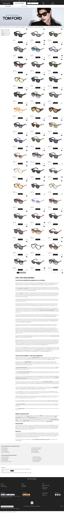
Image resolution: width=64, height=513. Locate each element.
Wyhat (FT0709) (21, 408)
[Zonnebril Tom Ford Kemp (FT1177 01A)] (20, 230)
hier (30, 472)
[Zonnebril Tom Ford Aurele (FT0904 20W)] (37, 200)
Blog (43, 486)
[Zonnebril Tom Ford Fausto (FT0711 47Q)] (55, 124)
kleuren (28, 416)
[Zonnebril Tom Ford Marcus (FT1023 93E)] (20, 170)
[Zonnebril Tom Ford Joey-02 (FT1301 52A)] (37, 215)
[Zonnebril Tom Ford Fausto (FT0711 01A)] (20, 94)
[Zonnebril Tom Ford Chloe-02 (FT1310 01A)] (37, 261)
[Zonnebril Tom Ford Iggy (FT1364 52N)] (37, 33)
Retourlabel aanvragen (46, 485)
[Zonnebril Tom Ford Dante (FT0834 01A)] (55, 215)
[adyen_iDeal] (11, 494)
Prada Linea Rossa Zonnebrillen (36, 447)
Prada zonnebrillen (42, 439)
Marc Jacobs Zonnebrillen (35, 452)
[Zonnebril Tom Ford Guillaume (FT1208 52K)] (20, 200)
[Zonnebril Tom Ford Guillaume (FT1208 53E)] (20, 185)
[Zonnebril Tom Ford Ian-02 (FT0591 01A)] (37, 185)
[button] (6, 3)
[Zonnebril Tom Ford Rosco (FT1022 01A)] (20, 48)
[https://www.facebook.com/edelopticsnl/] (56, 495)
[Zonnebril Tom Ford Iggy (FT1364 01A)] (55, 48)
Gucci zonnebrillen (35, 439)
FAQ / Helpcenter (45, 487)
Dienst (23, 483)
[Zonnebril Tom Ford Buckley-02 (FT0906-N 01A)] (55, 139)
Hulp (43, 483)
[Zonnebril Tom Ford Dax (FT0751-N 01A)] (20, 33)
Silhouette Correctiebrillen (37, 460)
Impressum (17, 508)
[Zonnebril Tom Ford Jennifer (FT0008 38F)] (37, 230)
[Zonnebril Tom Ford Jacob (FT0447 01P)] (37, 48)
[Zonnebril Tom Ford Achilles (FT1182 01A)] (37, 246)
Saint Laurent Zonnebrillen (5, 452)
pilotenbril (56, 377)
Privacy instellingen (4, 486)
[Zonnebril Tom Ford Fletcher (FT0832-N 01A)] (55, 79)
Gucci (21, 293)
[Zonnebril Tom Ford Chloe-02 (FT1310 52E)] (55, 230)
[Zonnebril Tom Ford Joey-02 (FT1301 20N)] (55, 170)
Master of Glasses (49, 421)
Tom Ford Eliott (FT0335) (32, 417)
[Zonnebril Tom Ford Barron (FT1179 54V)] (55, 155)
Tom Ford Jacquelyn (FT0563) (47, 381)
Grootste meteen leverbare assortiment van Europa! (10, 0)
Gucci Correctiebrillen (4, 460)
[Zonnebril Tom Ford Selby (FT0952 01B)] (20, 261)
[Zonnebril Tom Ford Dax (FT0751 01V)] (37, 79)
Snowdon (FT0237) (53, 419)
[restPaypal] (8, 494)
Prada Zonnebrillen (4, 447)
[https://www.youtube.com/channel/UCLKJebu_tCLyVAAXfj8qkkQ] (60, 495)
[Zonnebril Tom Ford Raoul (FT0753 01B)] (37, 94)
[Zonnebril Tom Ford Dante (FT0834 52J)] (37, 124)
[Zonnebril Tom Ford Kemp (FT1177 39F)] (20, 109)
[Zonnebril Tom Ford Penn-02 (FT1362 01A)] (37, 170)
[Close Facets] (5, 27)
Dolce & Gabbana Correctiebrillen (6, 461)
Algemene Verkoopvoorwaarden (6, 508)
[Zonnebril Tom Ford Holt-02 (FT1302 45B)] (20, 155)
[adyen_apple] (14, 494)
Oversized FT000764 (28, 361)
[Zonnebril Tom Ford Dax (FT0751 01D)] (20, 246)
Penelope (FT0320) (26, 420)
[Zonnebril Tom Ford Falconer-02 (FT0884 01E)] (20, 79)
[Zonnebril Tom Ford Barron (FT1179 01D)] (55, 94)
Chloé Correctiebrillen (36, 461)
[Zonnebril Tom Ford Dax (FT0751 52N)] (55, 64)
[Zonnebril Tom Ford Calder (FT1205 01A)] (37, 64)
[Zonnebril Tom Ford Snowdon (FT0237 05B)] (20, 124)
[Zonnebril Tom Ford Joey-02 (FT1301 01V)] (20, 139)
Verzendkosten (24, 486)
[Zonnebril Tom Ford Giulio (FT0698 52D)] (20, 215)
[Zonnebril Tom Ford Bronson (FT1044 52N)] (55, 109)
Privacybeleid (13, 508)
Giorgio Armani (20, 288)
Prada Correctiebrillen (4, 459)
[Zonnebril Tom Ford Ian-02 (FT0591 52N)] (55, 33)
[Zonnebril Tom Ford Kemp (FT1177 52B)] (55, 200)
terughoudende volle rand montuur (21, 378)
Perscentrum (3, 485)
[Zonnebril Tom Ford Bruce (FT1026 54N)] (55, 185)
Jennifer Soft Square (35, 357)
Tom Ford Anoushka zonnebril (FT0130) (23, 371)
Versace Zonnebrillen (34, 451)
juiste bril (40, 415)
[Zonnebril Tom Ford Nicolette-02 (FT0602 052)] (55, 246)
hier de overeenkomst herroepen (7, 506)
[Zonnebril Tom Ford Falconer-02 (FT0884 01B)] (37, 155)
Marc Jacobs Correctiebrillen (37, 459)
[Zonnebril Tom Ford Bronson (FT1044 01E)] (37, 109)
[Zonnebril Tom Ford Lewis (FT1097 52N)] (37, 139)
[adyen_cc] (1, 494)
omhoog (61, 506)
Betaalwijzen (24, 485)
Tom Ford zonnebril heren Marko (21, 367)
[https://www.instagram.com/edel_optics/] (58, 495)
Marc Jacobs (47, 439)
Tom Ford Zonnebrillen (4, 451)
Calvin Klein (26, 288)
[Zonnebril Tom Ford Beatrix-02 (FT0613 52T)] (20, 64)
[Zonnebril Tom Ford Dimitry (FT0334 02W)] (55, 261)
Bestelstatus (44, 488)
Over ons (2, 483)
